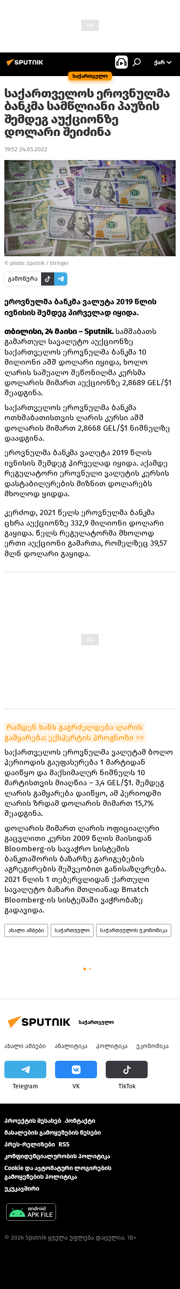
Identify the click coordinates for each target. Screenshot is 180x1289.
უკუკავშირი (21, 1188)
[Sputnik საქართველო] (26, 66)
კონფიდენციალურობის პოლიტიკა (57, 1156)
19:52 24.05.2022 (25, 149)
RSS (64, 1144)
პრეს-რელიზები (29, 1144)
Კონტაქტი (80, 1121)
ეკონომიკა (152, 1046)
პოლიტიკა (112, 1046)
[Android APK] (31, 1213)
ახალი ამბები (26, 930)
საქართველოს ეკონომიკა (133, 930)
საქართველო (72, 930)
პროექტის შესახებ (32, 1121)
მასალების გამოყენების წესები (52, 1132)
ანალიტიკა (71, 1046)
